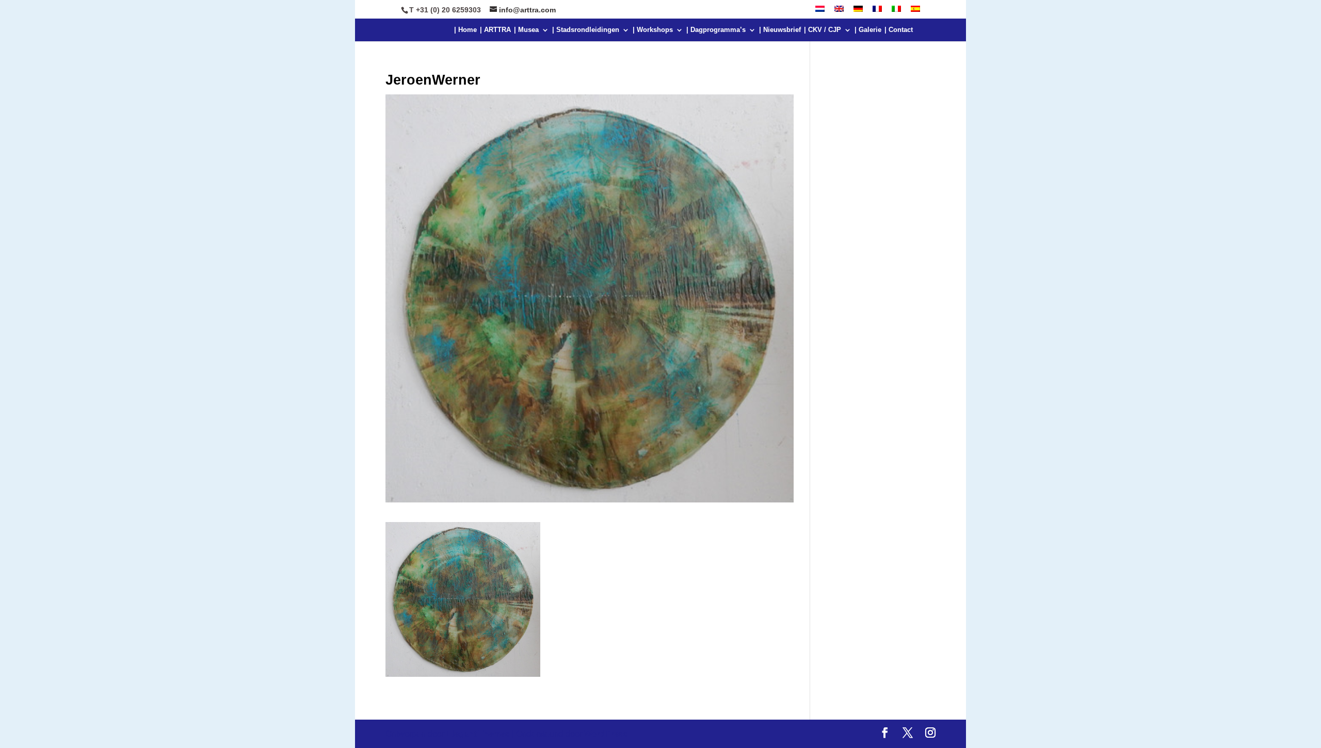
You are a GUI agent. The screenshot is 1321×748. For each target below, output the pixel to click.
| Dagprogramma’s (716, 30)
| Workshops (653, 30)
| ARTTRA (495, 30)
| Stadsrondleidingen (585, 30)
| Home (465, 30)
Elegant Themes (478, 733)
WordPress (606, 733)
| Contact (898, 30)
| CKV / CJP (822, 30)
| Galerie (868, 30)
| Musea (526, 30)
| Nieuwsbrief (780, 30)
